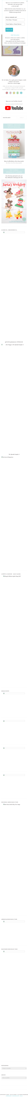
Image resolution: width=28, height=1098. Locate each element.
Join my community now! (11, 17)
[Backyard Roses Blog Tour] (14, 921)
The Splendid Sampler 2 (14, 454)
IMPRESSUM (8, 1095)
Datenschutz (16, 35)
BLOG (21, 1095)
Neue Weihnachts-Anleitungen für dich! (14, 177)
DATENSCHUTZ (15, 1095)
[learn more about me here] (14, 77)
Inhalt (12, 35)
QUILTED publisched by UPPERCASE (14, 342)
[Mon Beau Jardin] (14, 693)
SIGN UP (9, 30)
